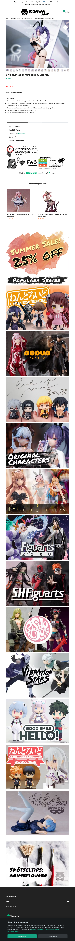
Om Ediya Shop (11, 896)
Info (7, 901)
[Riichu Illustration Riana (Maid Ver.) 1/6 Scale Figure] (22, 200)
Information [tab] (34, 120)
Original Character (27, 18)
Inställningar (53, 936)
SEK (51, 2)
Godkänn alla (22, 936)
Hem (7, 18)
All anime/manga (15, 18)
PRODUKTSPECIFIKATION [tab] (18, 120)
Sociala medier (11, 907)
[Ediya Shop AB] (35, 12)
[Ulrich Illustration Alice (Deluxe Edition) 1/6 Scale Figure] (53, 200)
